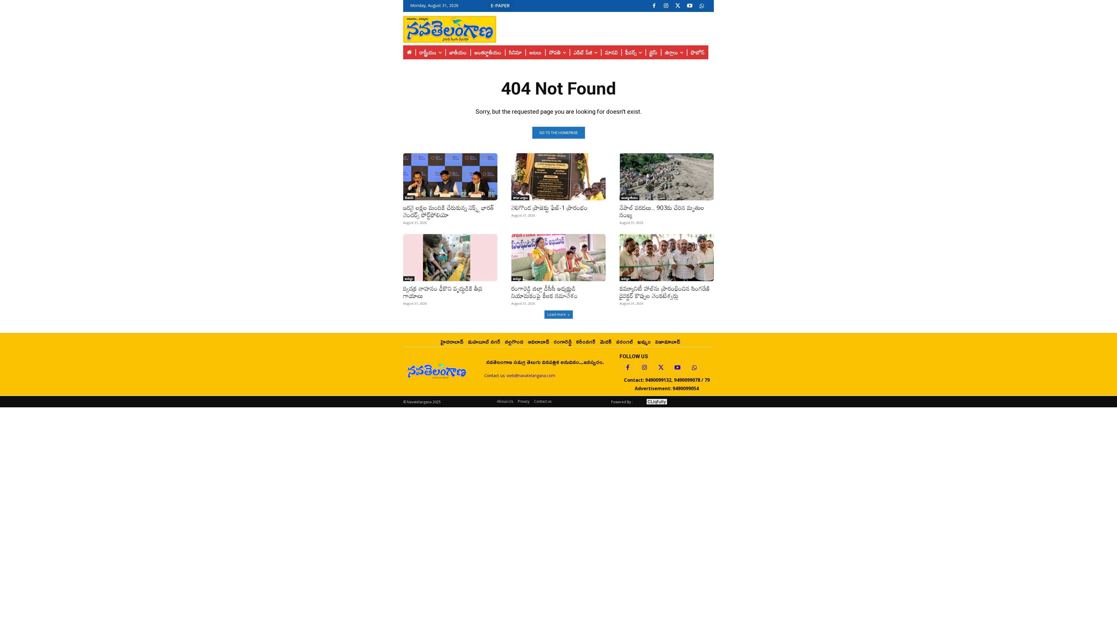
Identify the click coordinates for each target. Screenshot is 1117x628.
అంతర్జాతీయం (629, 198)
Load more (556, 314)
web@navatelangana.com (531, 375)
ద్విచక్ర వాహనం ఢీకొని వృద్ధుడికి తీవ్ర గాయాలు (443, 292)
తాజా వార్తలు (520, 198)
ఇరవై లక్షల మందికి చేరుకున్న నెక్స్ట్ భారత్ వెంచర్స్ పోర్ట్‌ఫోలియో (448, 211)
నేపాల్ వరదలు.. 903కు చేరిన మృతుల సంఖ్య (662, 211)
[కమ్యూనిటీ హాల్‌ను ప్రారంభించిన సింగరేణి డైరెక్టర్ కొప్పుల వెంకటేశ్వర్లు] (667, 257)
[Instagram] (666, 6)
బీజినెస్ (409, 198)
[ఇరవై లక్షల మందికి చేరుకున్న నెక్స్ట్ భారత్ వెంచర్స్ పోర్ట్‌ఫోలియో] (450, 176)
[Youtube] (689, 6)
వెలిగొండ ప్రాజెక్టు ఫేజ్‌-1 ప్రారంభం (549, 207)
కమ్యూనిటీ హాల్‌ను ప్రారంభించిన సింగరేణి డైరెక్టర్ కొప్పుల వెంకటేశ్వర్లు (665, 292)
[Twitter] (678, 6)
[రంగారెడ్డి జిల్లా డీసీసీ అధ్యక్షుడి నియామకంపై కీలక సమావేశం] (558, 257)
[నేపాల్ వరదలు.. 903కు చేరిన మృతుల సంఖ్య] (667, 176)
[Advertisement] (605, 28)
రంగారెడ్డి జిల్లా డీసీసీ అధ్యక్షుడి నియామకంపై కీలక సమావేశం (544, 292)
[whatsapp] (701, 6)
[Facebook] (654, 6)
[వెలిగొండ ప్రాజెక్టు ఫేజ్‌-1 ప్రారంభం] (558, 176)
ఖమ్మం (409, 278)
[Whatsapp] (694, 368)
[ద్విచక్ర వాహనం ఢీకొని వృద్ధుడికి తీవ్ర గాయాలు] (450, 257)
